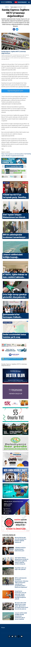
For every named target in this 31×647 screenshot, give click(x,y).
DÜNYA (7, 7)
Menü (29, 2)
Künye (3, 627)
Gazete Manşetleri (22, 2)
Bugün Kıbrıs (6, 2)
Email (21, 636)
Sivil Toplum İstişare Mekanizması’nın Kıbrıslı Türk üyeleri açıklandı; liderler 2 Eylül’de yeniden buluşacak (21, 561)
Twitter (12, 636)
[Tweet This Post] (17, 29)
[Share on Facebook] (14, 29)
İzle (16, 2)
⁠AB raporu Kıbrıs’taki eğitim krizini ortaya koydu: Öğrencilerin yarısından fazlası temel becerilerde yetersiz (21, 606)
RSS (18, 636)
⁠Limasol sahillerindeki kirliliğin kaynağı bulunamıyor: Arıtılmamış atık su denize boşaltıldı (21, 616)
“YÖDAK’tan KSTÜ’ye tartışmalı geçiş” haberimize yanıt (20, 549)
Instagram (15, 636)
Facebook (9, 636)
